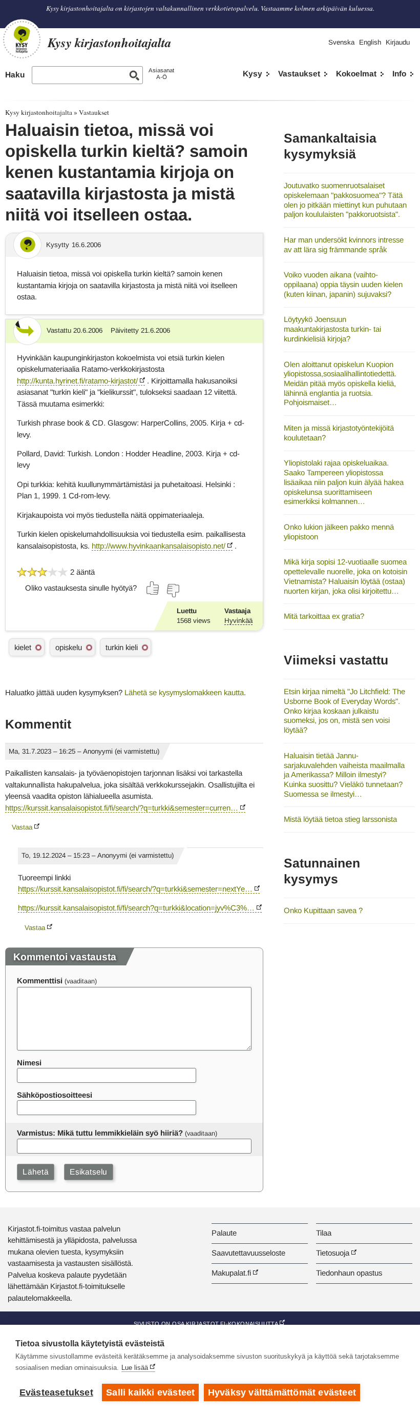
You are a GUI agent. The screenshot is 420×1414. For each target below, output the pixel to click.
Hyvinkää (238, 620)
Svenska (341, 42)
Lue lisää (134, 1367)
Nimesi (29, 1062)
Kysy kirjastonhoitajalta (38, 112)
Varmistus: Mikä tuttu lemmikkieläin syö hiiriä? (100, 1132)
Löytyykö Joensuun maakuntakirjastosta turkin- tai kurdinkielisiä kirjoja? (332, 328)
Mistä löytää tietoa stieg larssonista (340, 819)
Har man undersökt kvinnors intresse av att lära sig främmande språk (344, 244)
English (370, 42)
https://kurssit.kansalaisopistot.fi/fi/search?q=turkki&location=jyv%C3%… (136, 907)
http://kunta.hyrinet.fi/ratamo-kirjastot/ (77, 380)
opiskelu (68, 647)
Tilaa (323, 1232)
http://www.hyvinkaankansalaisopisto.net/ (158, 545)
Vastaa (22, 827)
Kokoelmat (356, 73)
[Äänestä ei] (172, 590)
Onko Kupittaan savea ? (323, 910)
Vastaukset (299, 73)
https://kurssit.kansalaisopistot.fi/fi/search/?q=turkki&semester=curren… (121, 807)
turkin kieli (122, 647)
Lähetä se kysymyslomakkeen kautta (184, 692)
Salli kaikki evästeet (150, 1392)
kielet (22, 647)
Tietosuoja (332, 1252)
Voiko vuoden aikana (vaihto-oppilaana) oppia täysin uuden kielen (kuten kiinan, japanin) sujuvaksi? (343, 284)
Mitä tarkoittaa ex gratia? (324, 616)
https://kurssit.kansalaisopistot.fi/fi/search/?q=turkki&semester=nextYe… (135, 888)
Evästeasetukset (56, 1392)
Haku (15, 74)
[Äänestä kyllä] (153, 588)
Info (399, 73)
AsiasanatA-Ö (161, 73)
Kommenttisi (39, 980)
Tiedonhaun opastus (349, 1272)
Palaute (224, 1232)
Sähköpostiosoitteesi (54, 1094)
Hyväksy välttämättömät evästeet (282, 1392)
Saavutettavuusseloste (248, 1252)
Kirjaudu (398, 42)
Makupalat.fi (231, 1272)
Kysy (252, 73)
